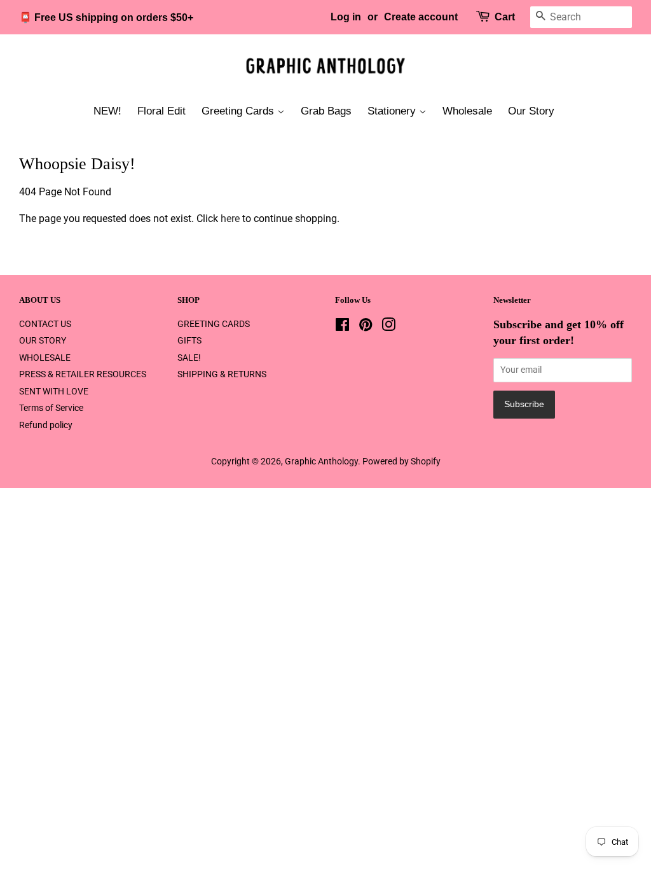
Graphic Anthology (321, 461)
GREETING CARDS (213, 324)
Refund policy (45, 425)
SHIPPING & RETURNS (221, 374)
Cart (505, 16)
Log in (346, 16)
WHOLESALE (45, 357)
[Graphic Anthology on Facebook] (342, 327)
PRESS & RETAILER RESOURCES (82, 374)
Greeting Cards (239, 111)
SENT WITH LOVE (53, 391)
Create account (421, 16)
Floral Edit (161, 111)
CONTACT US (45, 324)
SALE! (189, 357)
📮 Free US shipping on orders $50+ (106, 17)
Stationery (393, 111)
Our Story (531, 111)
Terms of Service (51, 408)
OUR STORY (42, 340)
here (230, 218)
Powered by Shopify (401, 461)
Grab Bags (326, 111)
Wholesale (467, 111)
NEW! (107, 111)
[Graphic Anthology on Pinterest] (366, 327)
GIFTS (189, 340)
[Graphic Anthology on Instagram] (388, 327)
